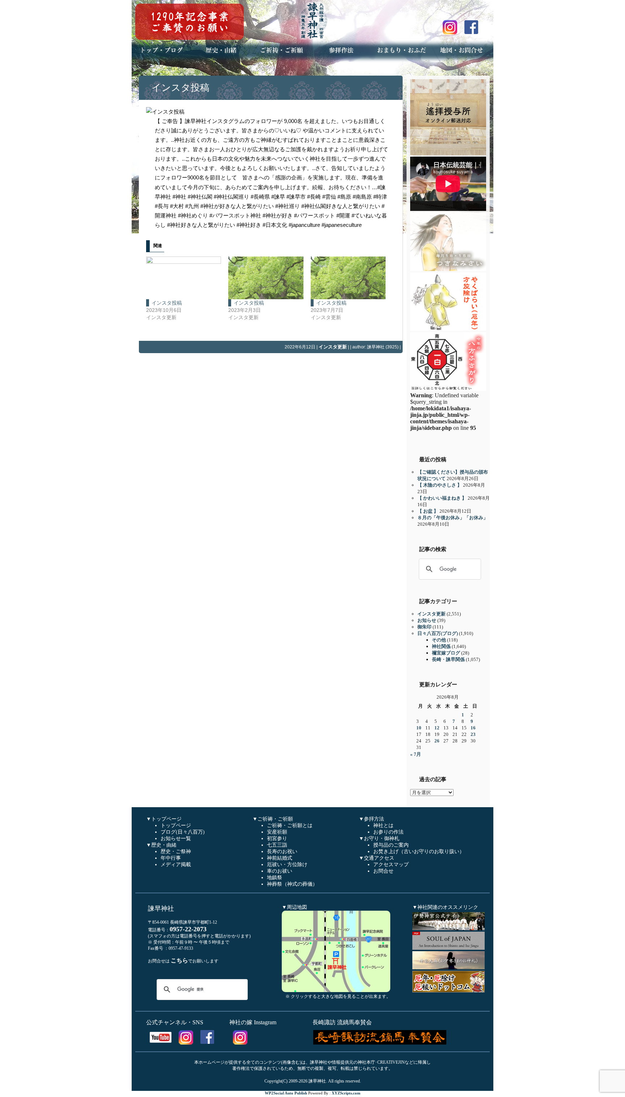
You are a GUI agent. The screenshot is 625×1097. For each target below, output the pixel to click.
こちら (179, 960)
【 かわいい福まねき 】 (442, 498)
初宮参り (277, 838)
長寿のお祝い (282, 851)
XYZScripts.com (346, 1093)
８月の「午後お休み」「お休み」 (452, 517)
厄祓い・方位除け (287, 864)
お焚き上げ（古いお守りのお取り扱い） (418, 851)
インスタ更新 (333, 347)
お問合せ (383, 871)
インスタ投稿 (180, 87)
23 (473, 734)
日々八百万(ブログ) (437, 633)
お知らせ (426, 620)
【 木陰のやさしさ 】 (439, 485)
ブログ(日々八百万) (183, 832)
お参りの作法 (388, 832)
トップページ (176, 825)
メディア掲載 (176, 864)
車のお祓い (279, 871)
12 (436, 727)
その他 (439, 640)
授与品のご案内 (391, 845)
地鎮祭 (274, 877)
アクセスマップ (391, 864)
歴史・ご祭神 (176, 851)
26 (436, 741)
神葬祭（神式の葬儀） (292, 884)
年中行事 (171, 858)
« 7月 (415, 754)
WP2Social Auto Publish (286, 1093)
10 (418, 727)
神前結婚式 (279, 858)
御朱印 (424, 627)
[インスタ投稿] (183, 278)
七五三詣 (277, 845)
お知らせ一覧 (176, 838)
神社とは (383, 825)
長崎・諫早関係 (448, 659)
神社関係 (441, 646)
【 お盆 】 (427, 511)
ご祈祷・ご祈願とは (289, 825)
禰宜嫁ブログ (446, 653)
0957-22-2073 (188, 929)
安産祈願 (277, 832)
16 (473, 727)
